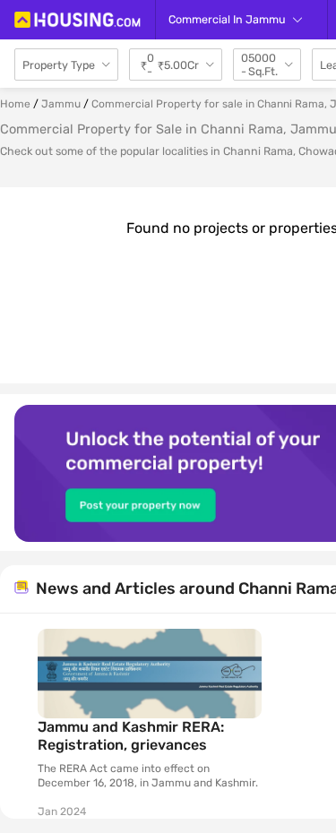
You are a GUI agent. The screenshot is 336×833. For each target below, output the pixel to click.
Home (15, 104)
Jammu (61, 104)
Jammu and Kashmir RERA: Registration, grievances (131, 735)
